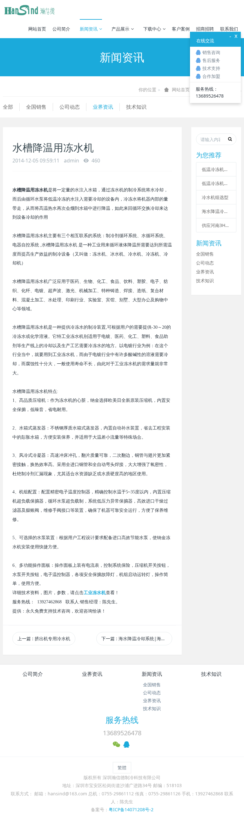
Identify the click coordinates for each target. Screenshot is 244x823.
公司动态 (69, 106)
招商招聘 (205, 29)
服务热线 (122, 719)
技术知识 (136, 106)
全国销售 (36, 106)
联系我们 (229, 29)
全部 (8, 106)
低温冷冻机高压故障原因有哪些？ (216, 183)
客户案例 (181, 29)
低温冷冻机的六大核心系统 (216, 169)
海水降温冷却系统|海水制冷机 (216, 211)
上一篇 (43, 638)
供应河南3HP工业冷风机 (216, 225)
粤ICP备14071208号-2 (131, 809)
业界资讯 (103, 106)
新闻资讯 (89, 29)
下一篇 (136, 638)
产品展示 (120, 29)
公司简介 (61, 29)
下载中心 (152, 29)
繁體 (122, 768)
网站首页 (37, 29)
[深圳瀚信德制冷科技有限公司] (29, 9)
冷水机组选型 (215, 197)
